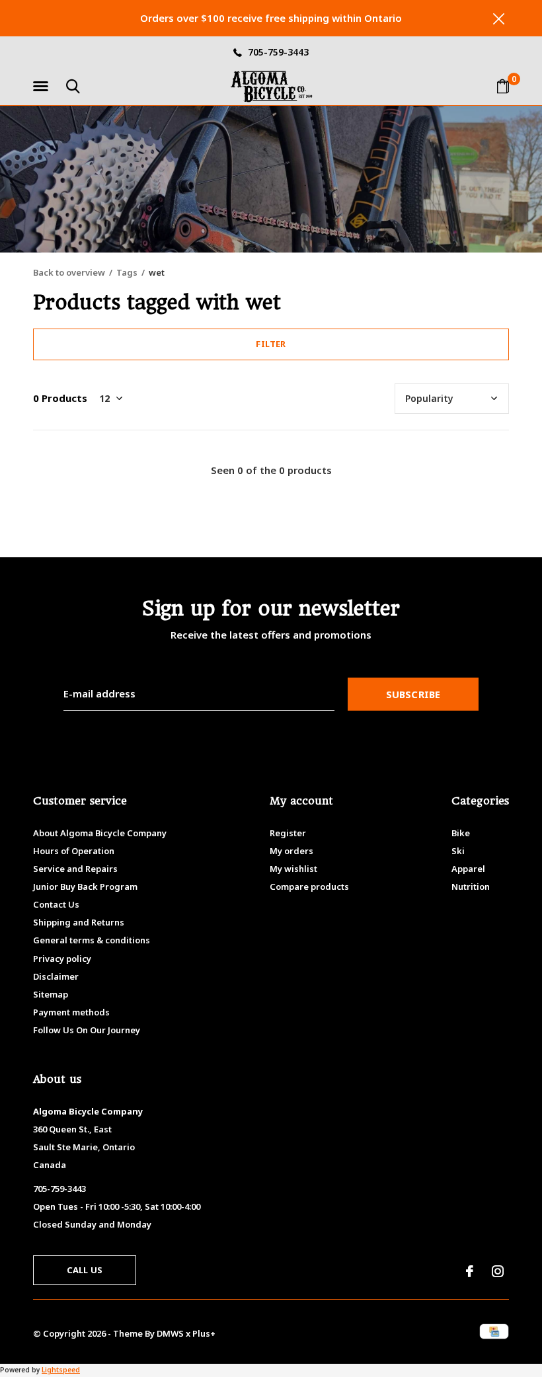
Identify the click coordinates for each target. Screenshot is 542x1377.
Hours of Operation (73, 851)
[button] (43, 86)
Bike (460, 833)
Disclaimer (56, 976)
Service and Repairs (75, 869)
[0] (503, 86)
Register (288, 833)
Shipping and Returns (78, 922)
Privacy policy (62, 958)
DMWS (170, 1333)
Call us (84, 1270)
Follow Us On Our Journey (86, 1030)
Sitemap (50, 994)
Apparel (468, 869)
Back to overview (69, 272)
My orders (291, 851)
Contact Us (56, 904)
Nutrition (470, 886)
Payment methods (71, 1012)
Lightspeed (61, 1369)
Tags (126, 272)
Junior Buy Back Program (85, 886)
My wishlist (293, 869)
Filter (271, 344)
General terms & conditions (91, 940)
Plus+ (203, 1333)
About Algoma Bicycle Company (100, 833)
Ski (458, 851)
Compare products (309, 886)
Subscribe (413, 694)
